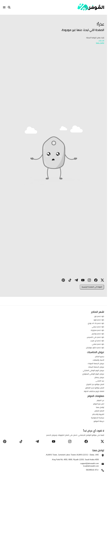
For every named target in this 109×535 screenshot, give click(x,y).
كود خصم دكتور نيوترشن (95, 347)
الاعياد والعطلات (98, 360)
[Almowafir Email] (102, 464)
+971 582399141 (92, 470)
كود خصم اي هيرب (97, 340)
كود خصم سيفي (98, 326)
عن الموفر (100, 400)
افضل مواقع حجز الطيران (95, 384)
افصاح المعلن (99, 410)
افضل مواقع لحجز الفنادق (94, 387)
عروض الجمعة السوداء (96, 363)
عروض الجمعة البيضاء (96, 366)
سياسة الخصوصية (97, 417)
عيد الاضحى (100, 380)
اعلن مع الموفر (98, 403)
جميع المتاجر (99, 356)
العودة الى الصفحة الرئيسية (92, 286)
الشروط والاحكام (98, 414)
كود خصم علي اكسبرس (95, 337)
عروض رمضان (99, 377)
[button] (102, 280)
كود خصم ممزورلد (97, 330)
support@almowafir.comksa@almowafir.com (89, 464)
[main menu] (4, 7)
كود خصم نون (99, 316)
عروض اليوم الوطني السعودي (93, 373)
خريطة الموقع (99, 421)
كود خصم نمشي (98, 344)
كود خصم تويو (99, 319)
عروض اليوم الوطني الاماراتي (93, 370)
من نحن (101, 40)
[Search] (9, 7)
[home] (90, 7)
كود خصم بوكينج (98, 333)
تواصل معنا (100, 42)
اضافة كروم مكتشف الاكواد (94, 391)
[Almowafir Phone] (102, 471)
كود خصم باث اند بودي (96, 323)
